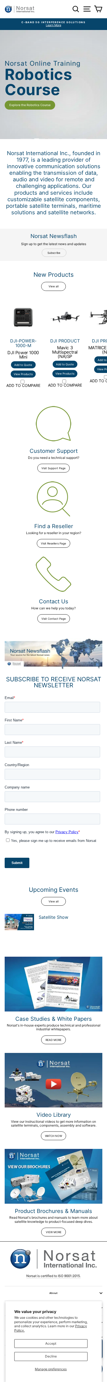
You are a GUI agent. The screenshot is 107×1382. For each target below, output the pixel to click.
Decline (51, 1356)
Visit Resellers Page (53, 543)
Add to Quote (23, 364)
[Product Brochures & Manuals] (53, 1176)
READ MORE (53, 1039)
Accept (50, 1343)
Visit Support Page (53, 468)
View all (53, 286)
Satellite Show (53, 917)
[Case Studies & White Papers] (53, 984)
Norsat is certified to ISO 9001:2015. (53, 1276)
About (53, 1292)
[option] (53, 24)
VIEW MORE (53, 1232)
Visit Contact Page (53, 618)
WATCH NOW (53, 1135)
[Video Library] (53, 1080)
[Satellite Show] (19, 922)
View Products (23, 374)
